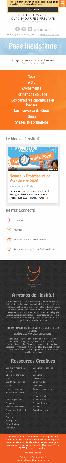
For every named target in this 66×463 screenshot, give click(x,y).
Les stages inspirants (14, 389)
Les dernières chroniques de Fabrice (33, 102)
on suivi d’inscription (49, 34)
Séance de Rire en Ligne (16, 406)
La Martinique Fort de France (38, 349)
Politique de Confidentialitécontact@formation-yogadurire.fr (33, 458)
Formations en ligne (31, 94)
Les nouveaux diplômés (32, 110)
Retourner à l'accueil (32, 63)
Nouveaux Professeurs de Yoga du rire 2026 (30, 179)
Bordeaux (10, 347)
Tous (31, 76)
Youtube (18, 229)
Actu (31, 82)
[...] (46, 197)
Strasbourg (21, 347)
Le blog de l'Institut (22, 139)
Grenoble (32, 347)
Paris (53, 341)
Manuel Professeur (41, 399)
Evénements (31, 88)
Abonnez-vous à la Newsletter (30, 239)
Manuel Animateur (41, 396)
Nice (55, 344)
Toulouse (31, 344)
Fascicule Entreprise (41, 403)
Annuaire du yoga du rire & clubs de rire (34, 249)
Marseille (41, 344)
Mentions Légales (33, 452)
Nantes (10, 344)
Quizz (32, 116)
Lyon (17, 344)
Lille (23, 344)
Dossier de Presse (39, 320)
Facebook (19, 220)
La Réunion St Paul (16, 349)
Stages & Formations (32, 122)
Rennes (46, 341)
